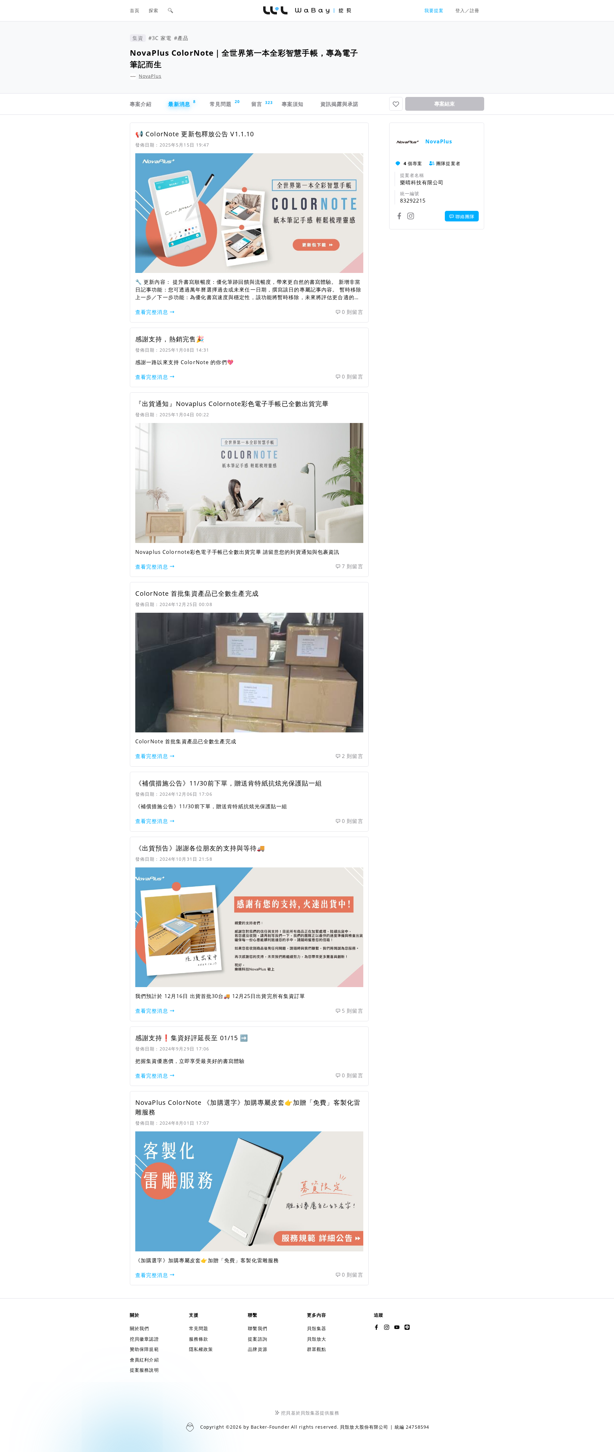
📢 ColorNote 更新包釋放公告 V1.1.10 (194, 134)
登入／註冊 (467, 10)
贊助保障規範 (144, 1349)
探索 (153, 10)
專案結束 (444, 104)
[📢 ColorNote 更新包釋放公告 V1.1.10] (249, 213)
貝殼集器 (316, 1328)
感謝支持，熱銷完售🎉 (169, 339)
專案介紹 (141, 104)
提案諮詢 (257, 1339)
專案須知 (292, 104)
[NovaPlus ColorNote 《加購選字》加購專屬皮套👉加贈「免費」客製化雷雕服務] (249, 1191)
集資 (137, 38)
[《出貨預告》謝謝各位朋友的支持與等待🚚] (249, 927)
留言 (260, 104)
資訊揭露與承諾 (339, 104)
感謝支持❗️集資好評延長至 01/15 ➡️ (191, 1037)
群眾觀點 (316, 1349)
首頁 (134, 10)
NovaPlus (150, 76)
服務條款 (198, 1339)
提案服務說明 (144, 1370)
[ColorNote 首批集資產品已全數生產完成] (249, 672)
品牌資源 (257, 1349)
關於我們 (139, 1328)
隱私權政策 (201, 1349)
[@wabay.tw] (376, 1327)
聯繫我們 (257, 1328)
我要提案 (434, 10)
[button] (170, 10)
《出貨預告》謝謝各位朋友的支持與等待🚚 (200, 848)
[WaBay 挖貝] (396, 1327)
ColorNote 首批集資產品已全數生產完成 (197, 593)
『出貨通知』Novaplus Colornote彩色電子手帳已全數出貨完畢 (232, 403)
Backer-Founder (270, 1427)
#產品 (181, 38)
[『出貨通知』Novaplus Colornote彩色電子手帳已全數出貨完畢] (249, 483)
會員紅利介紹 (144, 1360)
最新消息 (182, 103)
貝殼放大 (316, 1339)
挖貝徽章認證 (144, 1339)
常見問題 (224, 103)
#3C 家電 (159, 38)
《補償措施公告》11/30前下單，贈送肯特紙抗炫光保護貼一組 (228, 783)
